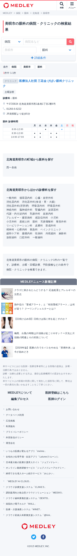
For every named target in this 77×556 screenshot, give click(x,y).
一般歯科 (38, 237)
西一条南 (11, 167)
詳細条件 (39, 57)
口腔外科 (25, 237)
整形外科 (61, 221)
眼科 (35, 221)
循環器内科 (26, 197)
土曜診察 (9, 92)
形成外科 (50, 225)
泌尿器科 (53, 209)
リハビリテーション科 (19, 225)
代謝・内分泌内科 (16, 213)
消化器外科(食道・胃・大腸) (38, 201)
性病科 (39, 233)
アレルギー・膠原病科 (19, 217)
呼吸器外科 (53, 205)
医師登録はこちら (57, 392)
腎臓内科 (40, 209)
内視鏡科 (51, 233)
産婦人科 (25, 221)
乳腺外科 (35, 213)
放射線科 (11, 237)
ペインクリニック (50, 229)
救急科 (34, 229)
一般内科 (11, 197)
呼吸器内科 (38, 205)
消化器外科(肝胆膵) (17, 205)
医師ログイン (57, 398)
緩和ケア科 (12, 233)
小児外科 (11, 221)
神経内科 (11, 209)
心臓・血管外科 (44, 197)
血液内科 (48, 213)
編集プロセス (20, 398)
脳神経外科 (26, 209)
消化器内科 (12, 201)
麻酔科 (62, 233)
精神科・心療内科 (16, 229)
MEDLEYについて (20, 392)
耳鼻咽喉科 (46, 221)
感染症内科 (41, 217)
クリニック (11, 81)
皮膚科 (39, 225)
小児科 (54, 217)
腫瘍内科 (27, 233)
